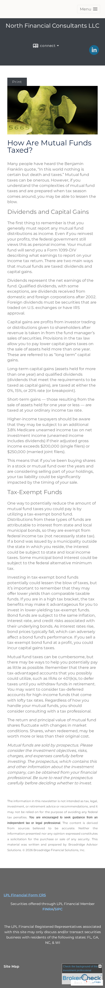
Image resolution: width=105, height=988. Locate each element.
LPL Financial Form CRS (25, 895)
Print (17, 82)
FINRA (47, 909)
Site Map (11, 966)
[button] (88, 9)
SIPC (58, 909)
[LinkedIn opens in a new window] (94, 53)
